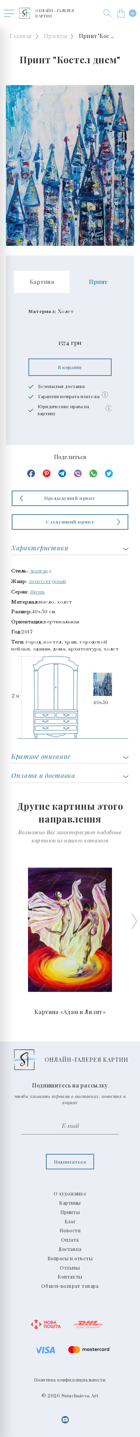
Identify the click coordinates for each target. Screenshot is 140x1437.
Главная (21, 36)
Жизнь (37, 591)
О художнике (70, 1193)
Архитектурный (47, 581)
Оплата (70, 1240)
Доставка (69, 1249)
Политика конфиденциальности (69, 1380)
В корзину (70, 367)
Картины (70, 1203)
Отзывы (70, 1268)
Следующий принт (70, 521)
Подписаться (70, 1162)
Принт (98, 281)
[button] (107, 13)
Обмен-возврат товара (69, 1286)
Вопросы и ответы (70, 1258)
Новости (70, 1230)
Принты (55, 36)
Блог (70, 1221)
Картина (42, 281)
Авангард (40, 570)
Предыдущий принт (70, 498)
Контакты (70, 1276)
